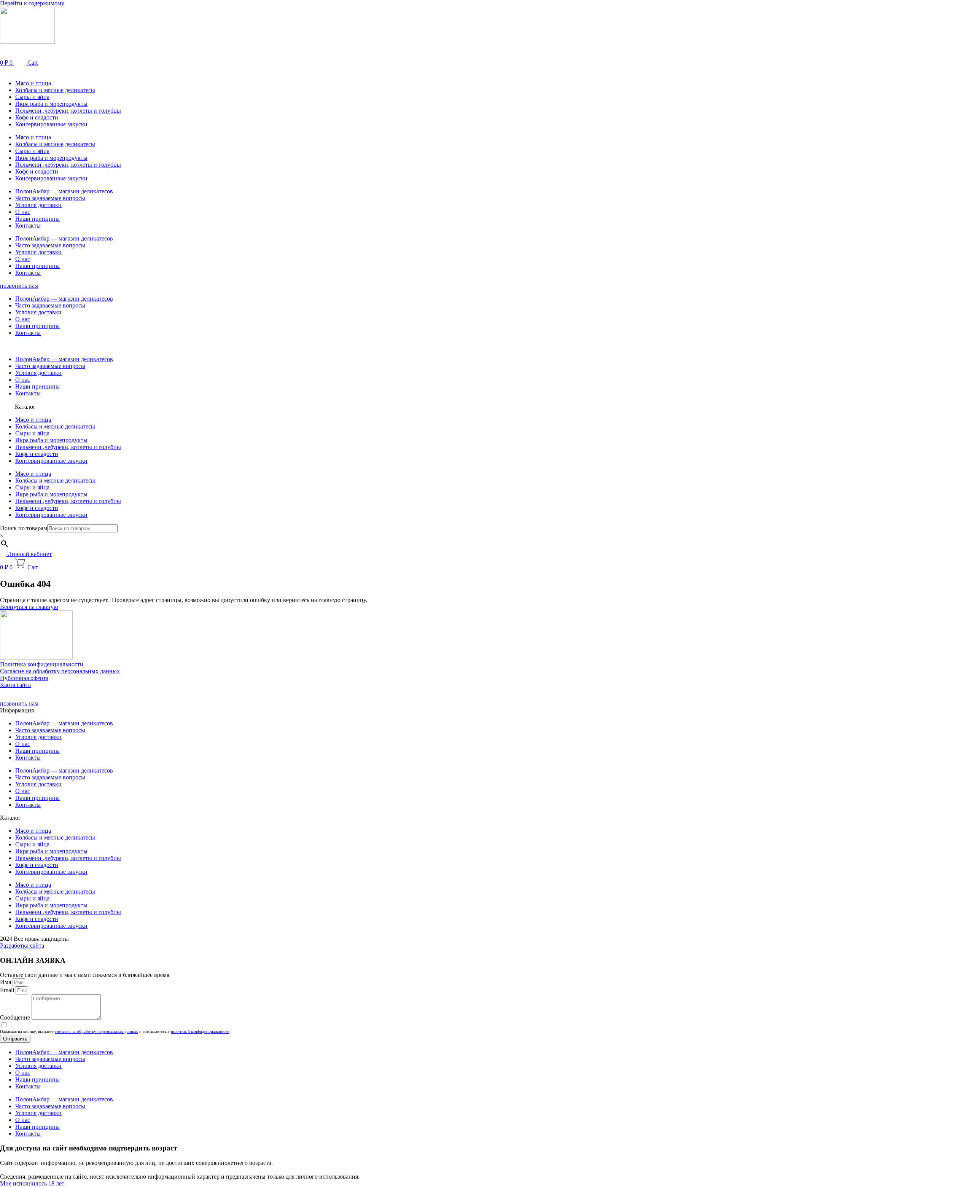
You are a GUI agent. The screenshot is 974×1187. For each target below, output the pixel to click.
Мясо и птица (33, 83)
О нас (22, 212)
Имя (6, 982)
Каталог (25, 406)
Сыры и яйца (32, 97)
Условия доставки (38, 205)
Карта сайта (15, 685)
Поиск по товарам (23, 528)
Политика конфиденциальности (41, 664)
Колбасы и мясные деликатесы (55, 90)
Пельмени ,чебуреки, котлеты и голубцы (68, 110)
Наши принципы (37, 218)
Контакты (28, 225)
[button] (487, 70)
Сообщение (16, 1017)
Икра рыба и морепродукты (51, 103)
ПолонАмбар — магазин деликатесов (64, 191)
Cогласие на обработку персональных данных (60, 671)
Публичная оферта (24, 678)
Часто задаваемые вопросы (50, 198)
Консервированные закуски (51, 124)
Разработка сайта (22, 945)
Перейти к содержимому (32, 3)
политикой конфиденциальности (200, 1031)
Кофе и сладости (36, 117)
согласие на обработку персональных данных (96, 1031)
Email (8, 990)
